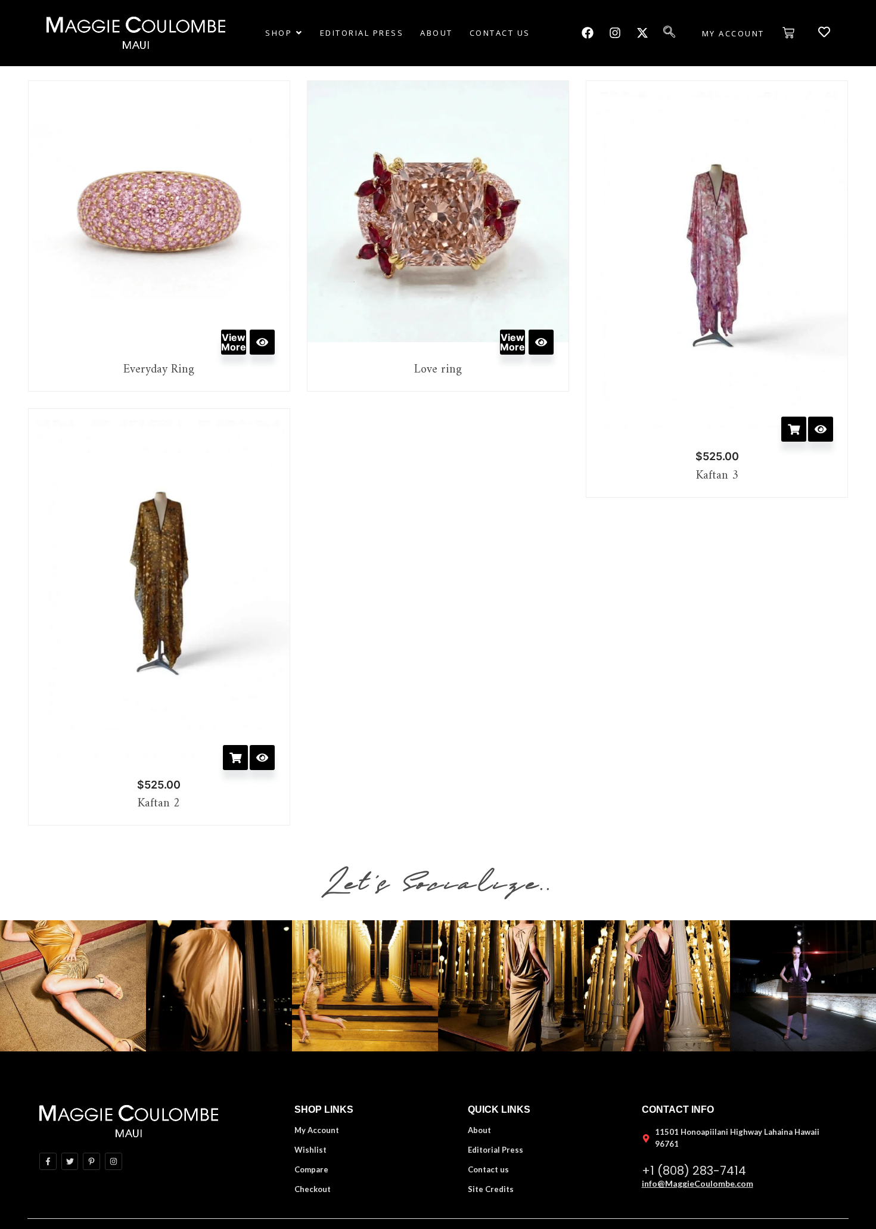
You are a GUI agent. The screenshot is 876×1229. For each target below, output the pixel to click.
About (479, 1130)
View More (233, 342)
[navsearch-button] (675, 33)
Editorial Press (495, 1149)
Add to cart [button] (793, 429)
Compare (311, 1169)
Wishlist (310, 1149)
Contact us (488, 1169)
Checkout (312, 1189)
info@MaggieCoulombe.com (697, 1183)
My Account (316, 1130)
